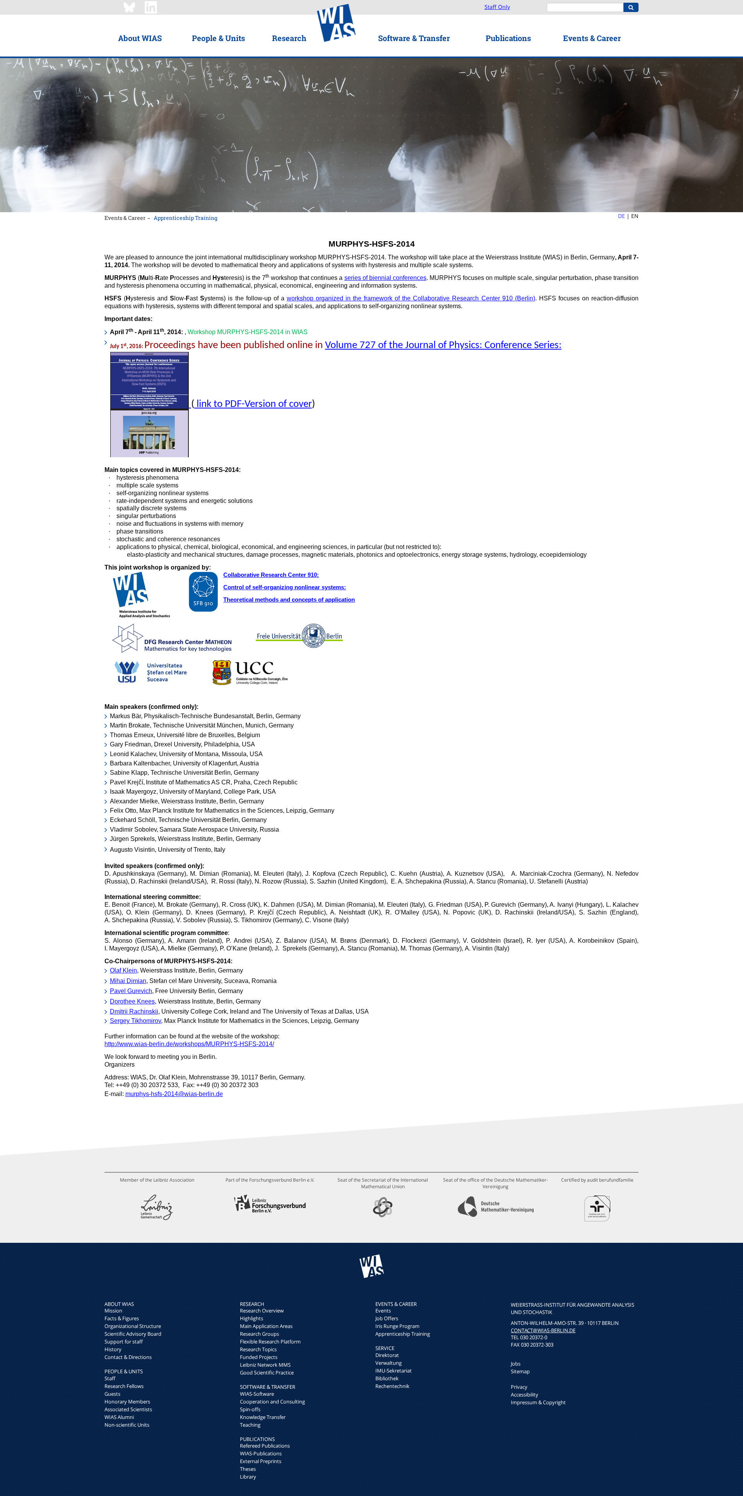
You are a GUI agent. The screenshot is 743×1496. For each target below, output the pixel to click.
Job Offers (386, 1318)
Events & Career (592, 38)
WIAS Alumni (119, 1417)
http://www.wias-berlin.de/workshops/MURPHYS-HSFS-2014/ (189, 1044)
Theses (248, 1468)
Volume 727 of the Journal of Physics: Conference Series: (443, 345)
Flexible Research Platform (270, 1341)
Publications (508, 38)
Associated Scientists (128, 1409)
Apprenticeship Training (185, 217)
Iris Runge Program (397, 1326)
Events (383, 1310)
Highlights (251, 1318)
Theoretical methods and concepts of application (289, 600)
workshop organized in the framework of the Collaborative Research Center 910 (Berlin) (411, 298)
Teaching (250, 1424)
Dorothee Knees (132, 1001)
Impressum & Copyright (538, 1402)
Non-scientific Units (126, 1424)
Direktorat (387, 1355)
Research (289, 38)
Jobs (515, 1363)
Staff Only (497, 6)
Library (248, 1476)
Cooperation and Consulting (272, 1401)
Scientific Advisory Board (132, 1333)
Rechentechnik (392, 1386)
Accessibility (524, 1394)
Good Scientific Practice (267, 1372)
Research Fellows (124, 1386)
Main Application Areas (266, 1326)
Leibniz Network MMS (265, 1364)
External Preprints (260, 1461)
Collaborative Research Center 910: (271, 575)
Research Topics (258, 1349)
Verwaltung (388, 1362)
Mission (113, 1310)
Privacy (519, 1386)
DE (621, 216)
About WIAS (140, 38)
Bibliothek (387, 1378)
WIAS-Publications (261, 1453)
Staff (109, 1378)
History (113, 1349)
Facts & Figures (121, 1318)
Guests (112, 1393)
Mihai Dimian (128, 981)
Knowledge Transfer (263, 1417)
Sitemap (520, 1371)
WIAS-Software (257, 1393)
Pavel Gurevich (131, 991)
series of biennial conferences (385, 277)
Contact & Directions (128, 1357)
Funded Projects (258, 1357)
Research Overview (262, 1310)
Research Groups (259, 1333)
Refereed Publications (265, 1445)
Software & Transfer (414, 38)
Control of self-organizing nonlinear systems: (284, 587)
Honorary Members (127, 1401)
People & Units (218, 38)
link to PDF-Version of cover (253, 404)
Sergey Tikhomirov (135, 1020)
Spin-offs (250, 1409)
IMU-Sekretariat (393, 1370)
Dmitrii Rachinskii (134, 1011)
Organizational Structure (132, 1326)
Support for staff (123, 1341)
